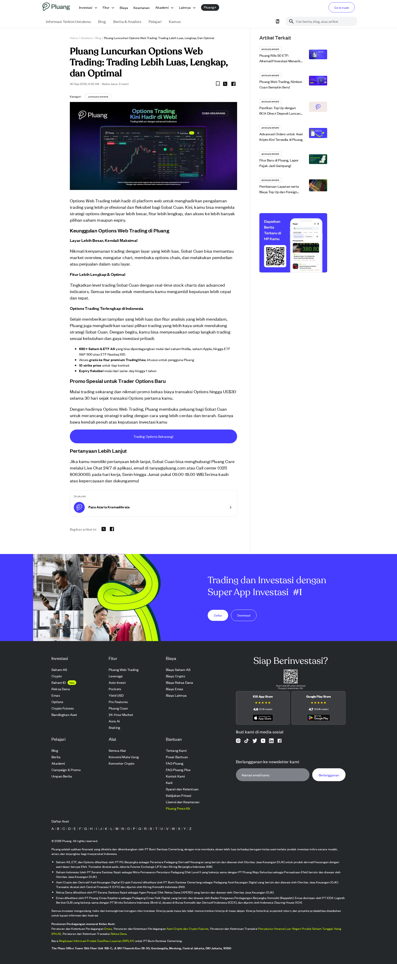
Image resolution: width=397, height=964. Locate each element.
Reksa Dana (119, 933)
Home (74, 38)
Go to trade (341, 7)
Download (243, 615)
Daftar (218, 615)
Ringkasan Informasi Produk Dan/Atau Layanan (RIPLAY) (96, 941)
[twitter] (225, 84)
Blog (98, 38)
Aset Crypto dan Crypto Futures (187, 928)
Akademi (87, 38)
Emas (108, 928)
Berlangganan (329, 774)
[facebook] (233, 84)
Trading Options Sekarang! (153, 436)
